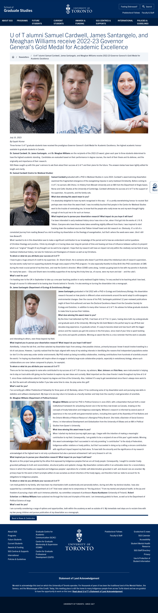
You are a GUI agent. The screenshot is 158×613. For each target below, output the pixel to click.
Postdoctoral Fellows (131, 12)
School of (18, 9)
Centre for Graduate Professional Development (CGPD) (45, 554)
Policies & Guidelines (142, 22)
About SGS (7, 20)
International (125, 20)
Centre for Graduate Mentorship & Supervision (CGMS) (47, 544)
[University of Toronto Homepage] (79, 540)
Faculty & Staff (148, 12)
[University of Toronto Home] (79, 9)
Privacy (147, 554)
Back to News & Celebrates (23, 518)
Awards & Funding (80, 22)
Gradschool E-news (142, 531)
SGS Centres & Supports (103, 22)
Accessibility (145, 539)
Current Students (59, 22)
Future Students (37, 22)
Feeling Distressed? (129, 6)
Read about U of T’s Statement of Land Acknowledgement (97, 591)
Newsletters (24, 57)
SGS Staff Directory (142, 550)
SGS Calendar (144, 535)
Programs (22, 20)
